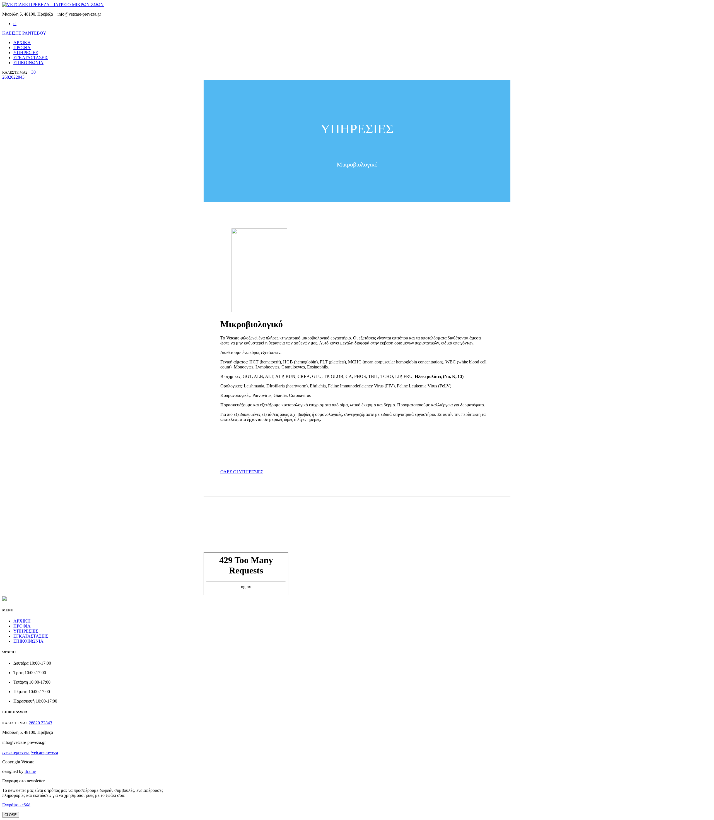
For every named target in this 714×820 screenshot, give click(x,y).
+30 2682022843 (19, 74)
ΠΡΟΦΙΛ (22, 47)
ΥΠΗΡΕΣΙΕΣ (25, 52)
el (14, 23)
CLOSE (10, 815)
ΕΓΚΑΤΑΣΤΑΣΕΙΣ (30, 57)
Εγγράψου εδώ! (16, 804)
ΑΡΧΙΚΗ (22, 42)
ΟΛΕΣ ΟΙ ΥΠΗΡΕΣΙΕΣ (241, 471)
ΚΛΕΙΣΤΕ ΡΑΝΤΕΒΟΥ (24, 33)
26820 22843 (40, 722)
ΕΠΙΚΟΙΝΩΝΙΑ (28, 62)
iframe (30, 771)
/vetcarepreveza (120, 14)
